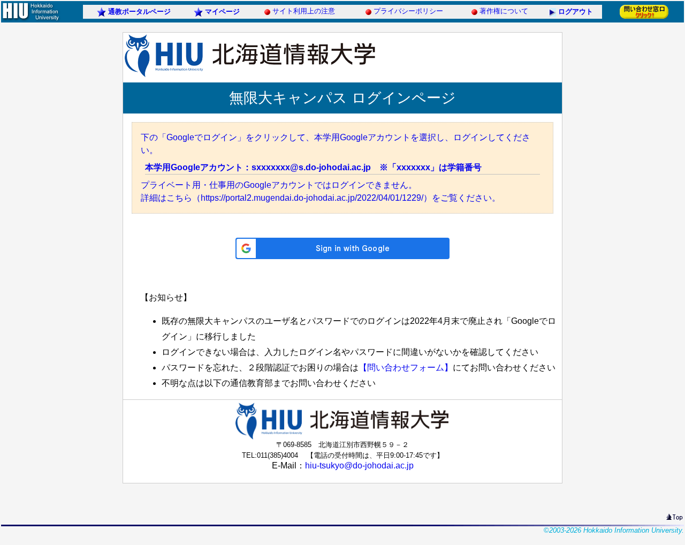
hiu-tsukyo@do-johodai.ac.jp (359, 465)
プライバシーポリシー (408, 11)
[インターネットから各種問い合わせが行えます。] (644, 17)
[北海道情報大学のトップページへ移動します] (30, 19)
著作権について (504, 11)
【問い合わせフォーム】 (406, 367)
